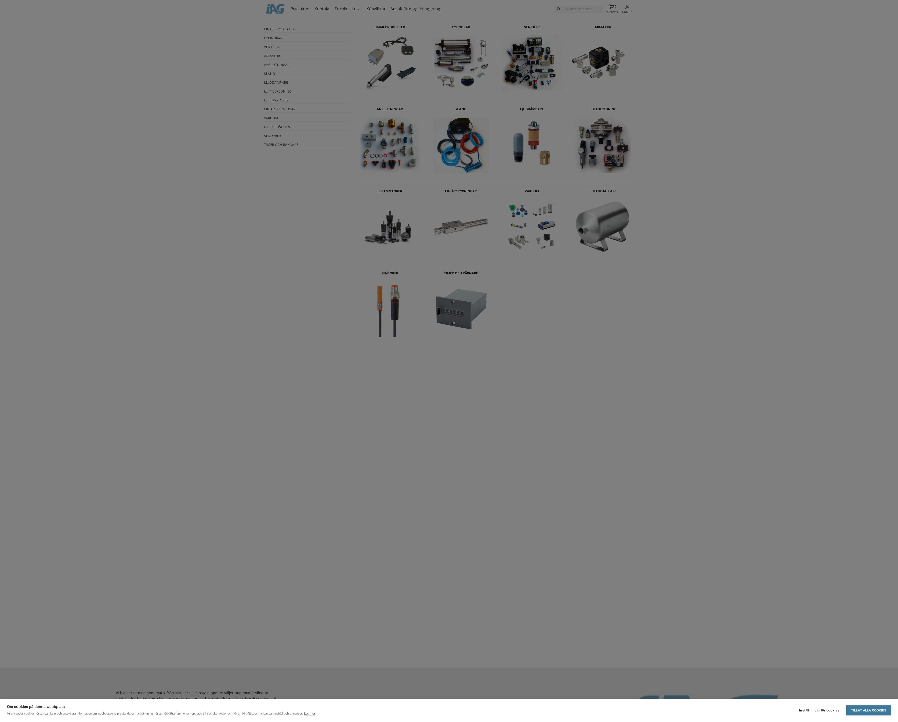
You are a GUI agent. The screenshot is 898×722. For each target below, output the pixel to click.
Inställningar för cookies (819, 710)
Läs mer (309, 713)
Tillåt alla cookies (868, 710)
